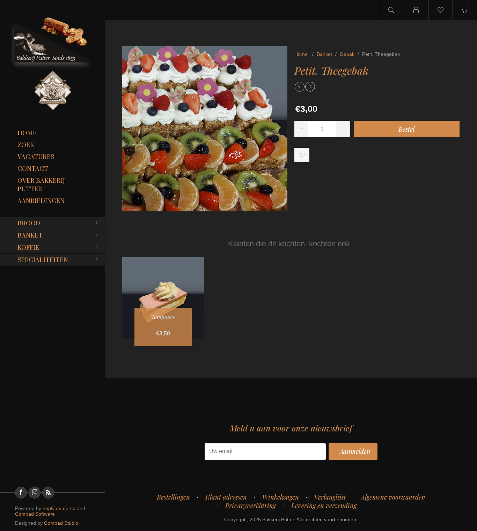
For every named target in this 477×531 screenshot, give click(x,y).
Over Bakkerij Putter (41, 184)
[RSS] (48, 493)
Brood (28, 223)
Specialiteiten (42, 259)
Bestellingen (173, 497)
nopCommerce (59, 508)
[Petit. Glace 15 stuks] (299, 87)
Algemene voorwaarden (393, 497)
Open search (391, 10)
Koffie (28, 247)
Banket (30, 235)
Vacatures (35, 156)
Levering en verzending (324, 505)
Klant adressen (226, 497)
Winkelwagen (280, 497)
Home (27, 133)
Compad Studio (61, 523)
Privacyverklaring (250, 505)
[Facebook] (21, 493)
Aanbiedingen (41, 200)
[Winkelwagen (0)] (465, 10)
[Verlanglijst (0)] (440, 10)
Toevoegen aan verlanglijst (301, 155)
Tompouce (163, 317)
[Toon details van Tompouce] (163, 298)
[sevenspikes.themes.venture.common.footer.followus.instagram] (35, 493)
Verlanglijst (330, 497)
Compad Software (35, 514)
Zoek (25, 144)
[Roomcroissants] (310, 87)
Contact (32, 168)
